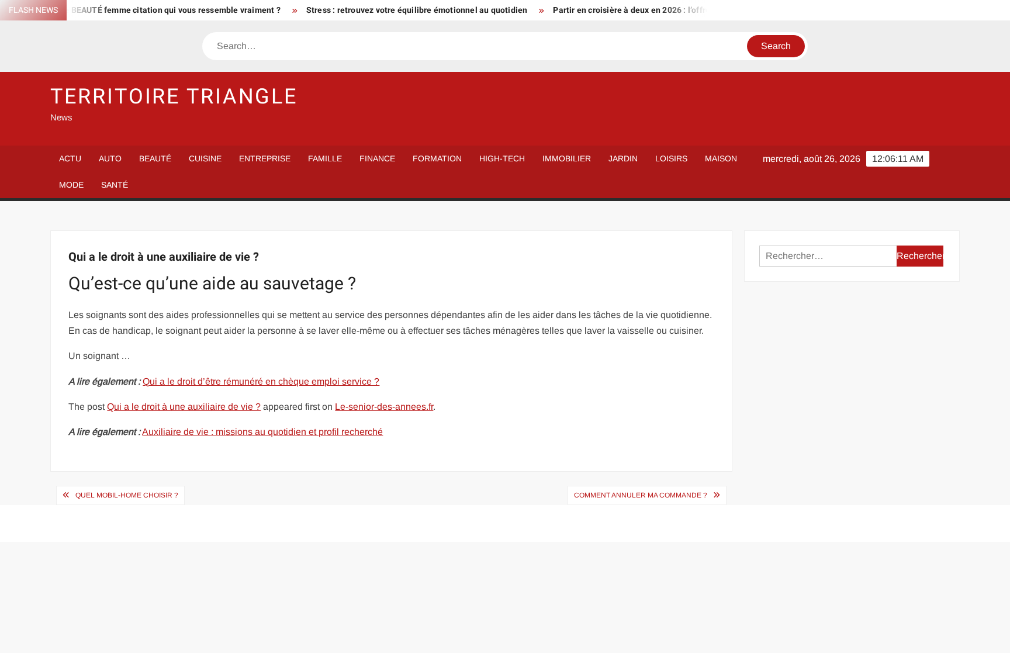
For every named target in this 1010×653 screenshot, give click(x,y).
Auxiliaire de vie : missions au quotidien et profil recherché (262, 432)
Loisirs (671, 158)
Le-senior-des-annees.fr (384, 407)
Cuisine (205, 158)
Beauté (155, 158)
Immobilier (566, 158)
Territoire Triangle (174, 96)
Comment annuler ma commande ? (640, 495)
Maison (721, 158)
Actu (70, 158)
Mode (71, 184)
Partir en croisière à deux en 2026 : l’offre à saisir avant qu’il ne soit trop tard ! (687, 10)
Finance (377, 158)
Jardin (623, 158)
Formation (437, 158)
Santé (114, 184)
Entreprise (264, 158)
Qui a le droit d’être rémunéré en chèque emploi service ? (261, 381)
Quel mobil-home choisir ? (126, 495)
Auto (110, 158)
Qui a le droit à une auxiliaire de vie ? (184, 407)
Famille (325, 158)
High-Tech (502, 158)
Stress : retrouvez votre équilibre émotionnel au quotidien (402, 10)
